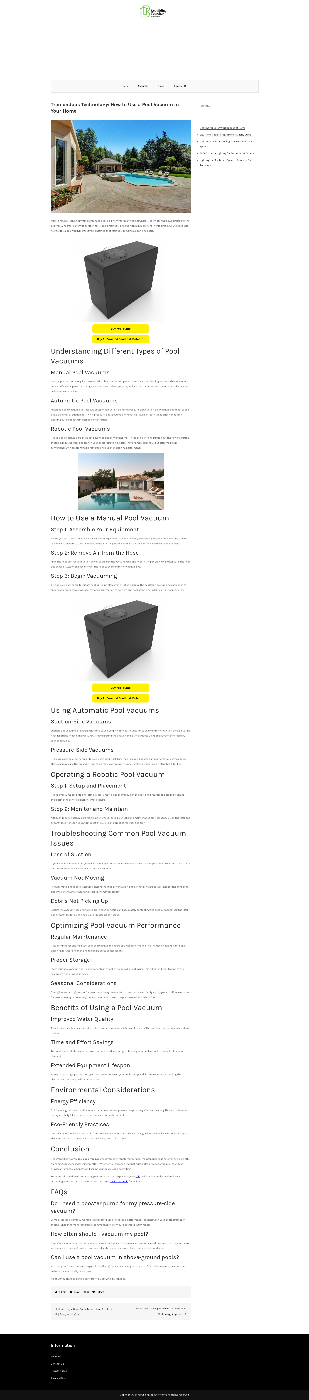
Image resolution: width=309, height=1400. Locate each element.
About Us (143, 86)
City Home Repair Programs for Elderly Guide (225, 134)
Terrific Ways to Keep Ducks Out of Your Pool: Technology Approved (160, 1311)
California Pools (119, 1181)
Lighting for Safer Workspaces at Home (222, 127)
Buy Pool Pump (121, 328)
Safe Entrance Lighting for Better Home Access (227, 153)
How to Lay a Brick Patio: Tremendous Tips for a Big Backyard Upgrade (83, 1312)
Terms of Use (58, 1378)
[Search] (253, 105)
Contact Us (180, 86)
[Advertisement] (154, 48)
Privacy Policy (59, 1370)
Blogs (161, 86)
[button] (120, 328)
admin (62, 1291)
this (138, 1176)
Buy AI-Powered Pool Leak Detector (120, 339)
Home (125, 86)
